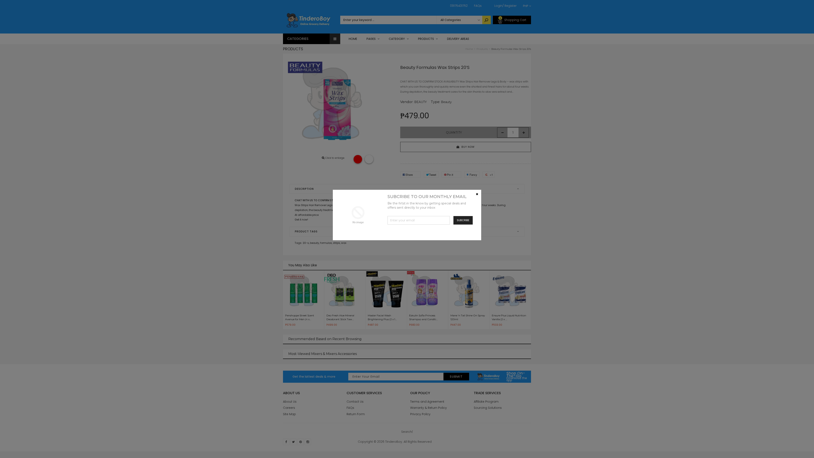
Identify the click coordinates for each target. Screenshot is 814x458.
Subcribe (463, 220)
